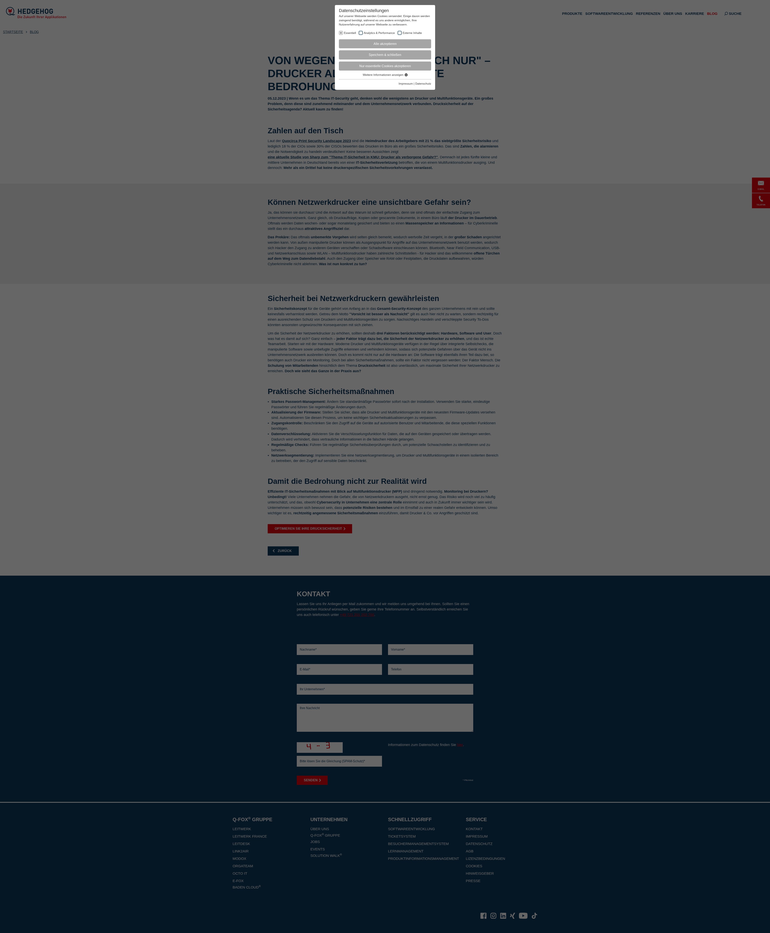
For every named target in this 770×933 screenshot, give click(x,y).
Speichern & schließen (385, 55)
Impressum (406, 83)
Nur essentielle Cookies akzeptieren (385, 66)
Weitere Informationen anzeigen (383, 74)
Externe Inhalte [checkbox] (412, 32)
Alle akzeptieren (385, 43)
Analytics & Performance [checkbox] (379, 32)
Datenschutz (423, 83)
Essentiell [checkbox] (350, 32)
